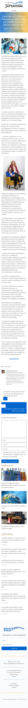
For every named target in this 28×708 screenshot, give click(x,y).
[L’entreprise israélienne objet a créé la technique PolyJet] (14, 523)
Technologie (7, 366)
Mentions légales (14, 685)
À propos (14, 683)
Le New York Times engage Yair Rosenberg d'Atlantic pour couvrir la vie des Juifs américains (13, 572)
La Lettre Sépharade (11, 699)
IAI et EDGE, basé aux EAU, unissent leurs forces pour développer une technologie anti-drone (14, 394)
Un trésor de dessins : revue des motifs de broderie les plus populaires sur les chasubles (13, 540)
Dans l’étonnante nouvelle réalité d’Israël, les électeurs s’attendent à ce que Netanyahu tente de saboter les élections (13, 551)
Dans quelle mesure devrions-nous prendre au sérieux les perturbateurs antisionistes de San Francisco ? (12, 609)
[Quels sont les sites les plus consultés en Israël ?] (14, 502)
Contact (14, 687)
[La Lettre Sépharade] (14, 4)
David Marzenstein (18, 28)
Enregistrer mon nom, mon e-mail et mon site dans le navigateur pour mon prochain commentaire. (14, 454)
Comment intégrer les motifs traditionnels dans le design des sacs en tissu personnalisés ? (13, 485)
